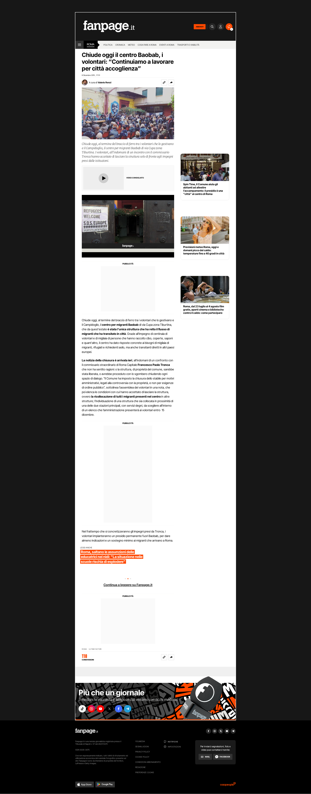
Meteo (131, 45)
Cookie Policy (142, 757)
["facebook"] (118, 708)
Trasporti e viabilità (188, 45)
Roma (84, 649)
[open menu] (79, 45)
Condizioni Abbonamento (148, 762)
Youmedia (140, 741)
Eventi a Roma (166, 45)
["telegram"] (127, 708)
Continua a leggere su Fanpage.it (128, 585)
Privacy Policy (142, 751)
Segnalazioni (142, 746)
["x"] (109, 708)
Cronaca (120, 45)
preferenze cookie (144, 772)
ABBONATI (199, 27)
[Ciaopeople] (228, 785)
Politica (108, 45)
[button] (171, 82)
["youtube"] (100, 708)
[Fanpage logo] (105, 26)
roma (90, 44)
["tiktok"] (82, 708)
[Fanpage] (86, 731)
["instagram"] (91, 708)
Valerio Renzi (104, 82)
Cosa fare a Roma (147, 45)
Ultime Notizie (95, 649)
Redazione (140, 767)
